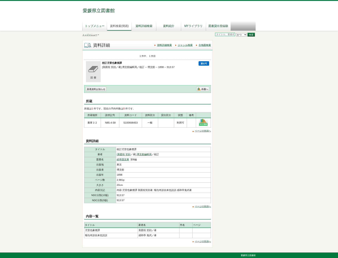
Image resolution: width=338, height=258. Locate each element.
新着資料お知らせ (96, 89)
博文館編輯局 (144, 154)
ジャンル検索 (185, 45)
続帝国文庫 (123, 159)
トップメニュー (95, 25)
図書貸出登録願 (218, 25)
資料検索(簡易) (119, 25)
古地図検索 (205, 45)
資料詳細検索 (144, 25)
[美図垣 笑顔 (123, 154)
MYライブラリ (193, 25)
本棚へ (204, 89)
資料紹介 (168, 25)
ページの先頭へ (203, 131)
